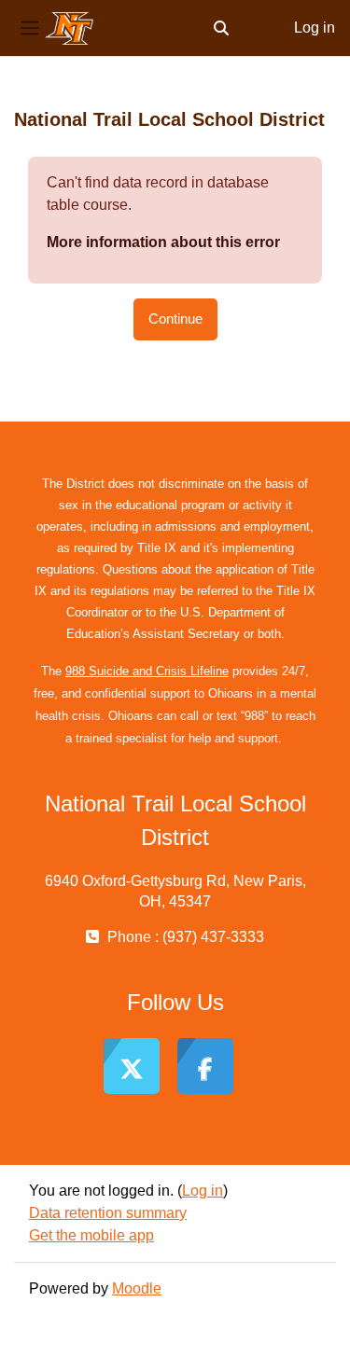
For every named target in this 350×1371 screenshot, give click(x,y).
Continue (175, 319)
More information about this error (163, 242)
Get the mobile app (91, 1235)
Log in (314, 27)
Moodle (136, 1288)
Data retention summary (108, 1213)
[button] (221, 28)
